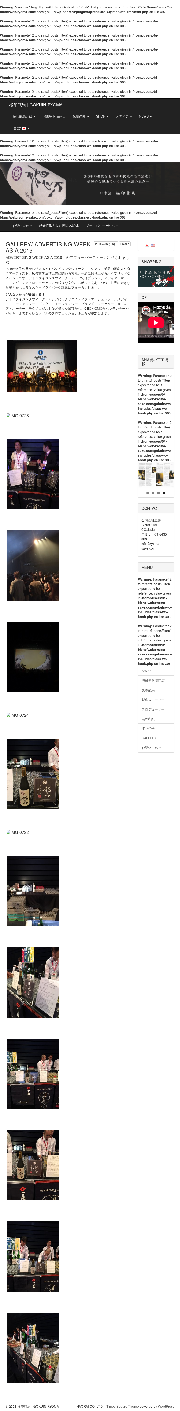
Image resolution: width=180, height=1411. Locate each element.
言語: (17, 128)
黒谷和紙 (148, 718)
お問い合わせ (22, 225)
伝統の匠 (80, 116)
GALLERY (149, 738)
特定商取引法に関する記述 (59, 225)
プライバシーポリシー (102, 225)
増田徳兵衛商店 (54, 116)
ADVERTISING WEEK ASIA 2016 (34, 258)
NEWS (144, 116)
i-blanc (124, 244)
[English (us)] (153, 244)
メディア (123, 116)
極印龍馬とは (23, 116)
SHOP (101, 116)
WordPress (166, 1406)
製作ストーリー (153, 699)
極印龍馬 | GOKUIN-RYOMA (36, 104)
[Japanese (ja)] (147, 244)
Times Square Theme (122, 1406)
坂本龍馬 (148, 690)
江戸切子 (148, 728)
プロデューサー (153, 709)
